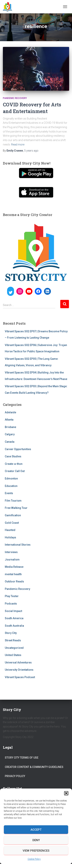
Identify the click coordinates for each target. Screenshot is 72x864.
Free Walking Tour (16, 507)
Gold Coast (12, 522)
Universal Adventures (18, 662)
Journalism (12, 559)
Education (11, 485)
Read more (17, 144)
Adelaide (10, 412)
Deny (36, 840)
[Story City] (9, 6)
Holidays (10, 537)
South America (14, 618)
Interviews (11, 552)
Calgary (10, 434)
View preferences (36, 850)
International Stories (18, 544)
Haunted (10, 530)
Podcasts (11, 603)
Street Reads (13, 640)
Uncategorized (14, 647)
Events (9, 493)
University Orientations (19, 669)
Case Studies (13, 456)
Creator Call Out (15, 471)
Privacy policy (15, 776)
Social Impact (13, 611)
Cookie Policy (34, 859)
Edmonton (11, 478)
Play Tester (12, 596)
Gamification (13, 515)
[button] (66, 793)
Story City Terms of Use (21, 757)
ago (31, 150)
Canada (9, 441)
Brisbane (10, 427)
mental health (13, 574)
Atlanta (9, 419)
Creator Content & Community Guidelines (34, 766)
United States (13, 655)
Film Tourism (13, 500)
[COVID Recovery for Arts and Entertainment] (36, 69)
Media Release (14, 566)
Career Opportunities (18, 449)
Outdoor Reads (14, 581)
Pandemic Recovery (15, 98)
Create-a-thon (13, 463)
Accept (36, 829)
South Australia (14, 625)
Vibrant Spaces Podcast (20, 677)
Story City (11, 632)
